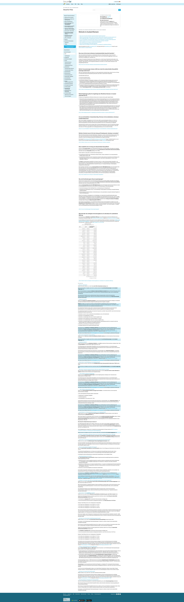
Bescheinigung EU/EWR (88, 139)
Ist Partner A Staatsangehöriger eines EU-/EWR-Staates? (88, 546)
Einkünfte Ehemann (68, 62)
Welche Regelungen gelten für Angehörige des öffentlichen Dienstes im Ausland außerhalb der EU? (96, 38)
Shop (82, 4)
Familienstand (67, 55)
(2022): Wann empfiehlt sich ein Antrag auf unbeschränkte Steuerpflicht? (91, 174)
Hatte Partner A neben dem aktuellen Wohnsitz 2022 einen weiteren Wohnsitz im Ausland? (94, 369)
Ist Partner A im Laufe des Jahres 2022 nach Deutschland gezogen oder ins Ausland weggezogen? (95, 480)
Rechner (66, 39)
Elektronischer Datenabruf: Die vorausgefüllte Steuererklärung (69, 23)
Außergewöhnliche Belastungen (68, 91)
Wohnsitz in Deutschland (83, 284)
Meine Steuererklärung (68, 21)
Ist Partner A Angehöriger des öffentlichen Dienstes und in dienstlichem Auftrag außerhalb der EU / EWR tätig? (97, 434)
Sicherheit (67, 4)
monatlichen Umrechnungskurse (97, 218)
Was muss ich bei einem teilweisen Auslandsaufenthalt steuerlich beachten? (92, 35)
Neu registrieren (112, 4)
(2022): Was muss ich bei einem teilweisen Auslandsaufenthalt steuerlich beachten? (93, 64)
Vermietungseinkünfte (68, 74)
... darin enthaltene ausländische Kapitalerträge (86, 373)
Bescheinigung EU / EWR (85, 544)
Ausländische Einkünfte (83, 299)
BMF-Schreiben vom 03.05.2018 (98, 222)
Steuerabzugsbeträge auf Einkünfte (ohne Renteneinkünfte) (88, 579)
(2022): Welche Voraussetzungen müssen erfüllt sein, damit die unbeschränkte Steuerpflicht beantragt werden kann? (98, 89)
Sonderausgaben (68, 86)
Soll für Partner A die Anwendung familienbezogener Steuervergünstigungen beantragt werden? (94, 439)
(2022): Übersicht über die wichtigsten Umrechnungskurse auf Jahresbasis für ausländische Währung (96, 280)
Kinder (66, 60)
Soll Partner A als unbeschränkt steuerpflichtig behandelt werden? (90, 518)
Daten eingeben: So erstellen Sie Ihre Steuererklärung (69, 26)
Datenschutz (77, 594)
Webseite (104, 140)
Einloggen (119, 4)
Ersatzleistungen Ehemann (69, 68)
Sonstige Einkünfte (68, 79)
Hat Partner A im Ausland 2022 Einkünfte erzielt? (87, 571)
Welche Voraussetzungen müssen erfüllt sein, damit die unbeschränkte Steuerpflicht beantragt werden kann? (98, 37)
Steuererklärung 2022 (93, 46)
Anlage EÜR (67, 57)
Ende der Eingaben (68, 96)
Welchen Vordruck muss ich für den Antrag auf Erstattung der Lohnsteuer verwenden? (94, 40)
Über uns (64, 594)
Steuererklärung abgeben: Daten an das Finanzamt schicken (69, 33)
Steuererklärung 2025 (108, 46)
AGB (73, 594)
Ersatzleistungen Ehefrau (69, 70)
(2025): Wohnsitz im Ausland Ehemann (85, 47)
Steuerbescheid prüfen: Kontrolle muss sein (69, 36)
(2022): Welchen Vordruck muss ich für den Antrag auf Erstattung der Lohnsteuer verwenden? (94, 142)
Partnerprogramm (97, 594)
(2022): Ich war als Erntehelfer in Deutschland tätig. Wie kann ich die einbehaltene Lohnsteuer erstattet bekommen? (98, 128)
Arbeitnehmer (67, 66)
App (64, 4)
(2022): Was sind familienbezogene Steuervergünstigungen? (89, 209)
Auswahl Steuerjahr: (67, 52)
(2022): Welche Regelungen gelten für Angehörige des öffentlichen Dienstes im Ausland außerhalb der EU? (97, 112)
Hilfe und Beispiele (68, 37)
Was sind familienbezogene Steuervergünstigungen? (88, 43)
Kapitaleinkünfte (67, 71)
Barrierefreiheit (83, 594)
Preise (72, 4)
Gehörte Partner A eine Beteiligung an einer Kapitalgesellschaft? (89, 362)
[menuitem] (117, 1)
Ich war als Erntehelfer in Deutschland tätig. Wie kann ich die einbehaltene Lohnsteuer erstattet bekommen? (98, 39)
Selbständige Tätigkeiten (69, 76)
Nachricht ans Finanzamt (69, 94)
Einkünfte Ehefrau (68, 63)
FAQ (75, 4)
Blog (78, 4)
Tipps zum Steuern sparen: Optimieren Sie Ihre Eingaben (70, 29)
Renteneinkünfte (67, 73)
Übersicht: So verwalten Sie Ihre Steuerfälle (69, 19)
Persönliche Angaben (83, 29)
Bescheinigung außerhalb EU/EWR (100, 139)
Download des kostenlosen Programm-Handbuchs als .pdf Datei (70, 46)
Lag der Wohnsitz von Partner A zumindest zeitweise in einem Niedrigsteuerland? (92, 412)
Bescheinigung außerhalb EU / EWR (105, 544)
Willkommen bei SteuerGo (69, 17)
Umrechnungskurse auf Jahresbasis (97, 360)
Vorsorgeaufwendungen (69, 85)
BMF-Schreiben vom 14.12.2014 (111, 358)
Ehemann (90, 29)
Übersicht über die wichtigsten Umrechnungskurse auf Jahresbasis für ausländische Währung (95, 44)
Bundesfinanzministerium (112, 218)
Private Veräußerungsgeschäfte (69, 81)
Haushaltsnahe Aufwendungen (67, 88)
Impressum (67, 42)
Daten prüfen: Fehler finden (69, 30)
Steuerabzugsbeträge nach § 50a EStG (85, 456)
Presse (66, 44)
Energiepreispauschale (68, 65)
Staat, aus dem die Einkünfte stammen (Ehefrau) (87, 334)
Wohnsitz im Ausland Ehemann (99, 29)
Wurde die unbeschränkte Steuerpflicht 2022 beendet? (88, 447)
